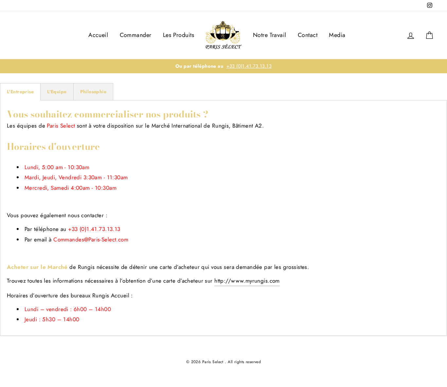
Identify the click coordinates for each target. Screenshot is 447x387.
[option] (223, 66)
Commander (136, 35)
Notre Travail (269, 35)
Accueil (98, 35)
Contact (307, 35)
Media (337, 35)
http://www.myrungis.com (247, 281)
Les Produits (178, 35)
